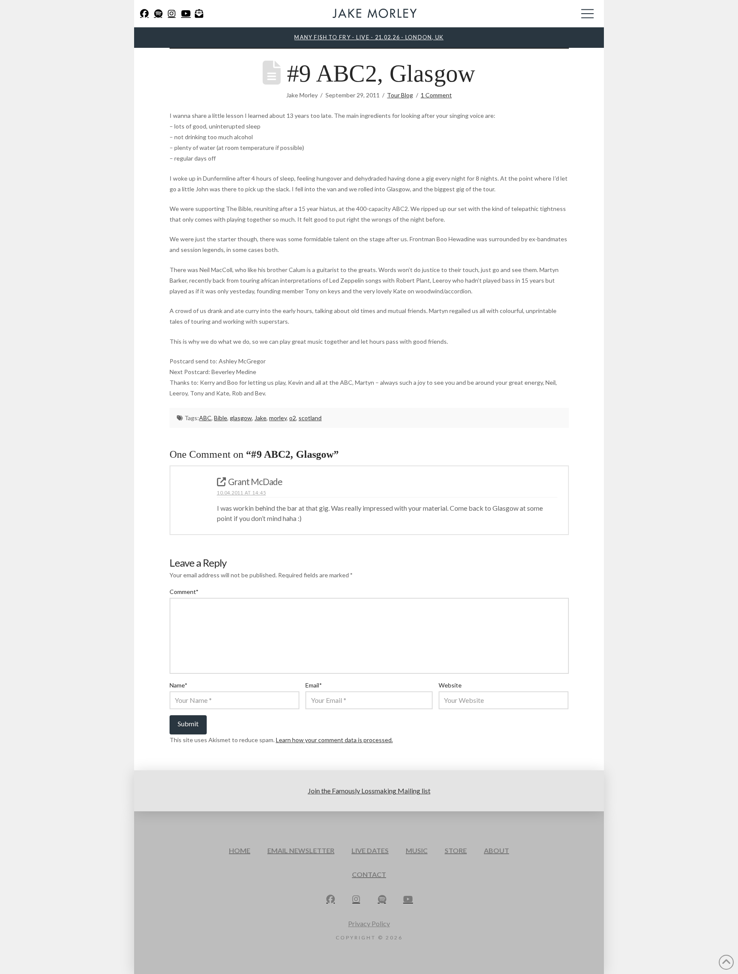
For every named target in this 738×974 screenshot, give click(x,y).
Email (313, 685)
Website (450, 685)
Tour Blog (400, 95)
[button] (587, 13)
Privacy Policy (369, 923)
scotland (310, 417)
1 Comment (436, 95)
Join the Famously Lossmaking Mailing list (369, 791)
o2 (292, 417)
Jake (260, 417)
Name (178, 685)
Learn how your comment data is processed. (334, 739)
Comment (184, 591)
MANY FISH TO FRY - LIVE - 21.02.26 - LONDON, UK (368, 37)
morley (278, 417)
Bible (220, 417)
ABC (205, 417)
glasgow (241, 417)
